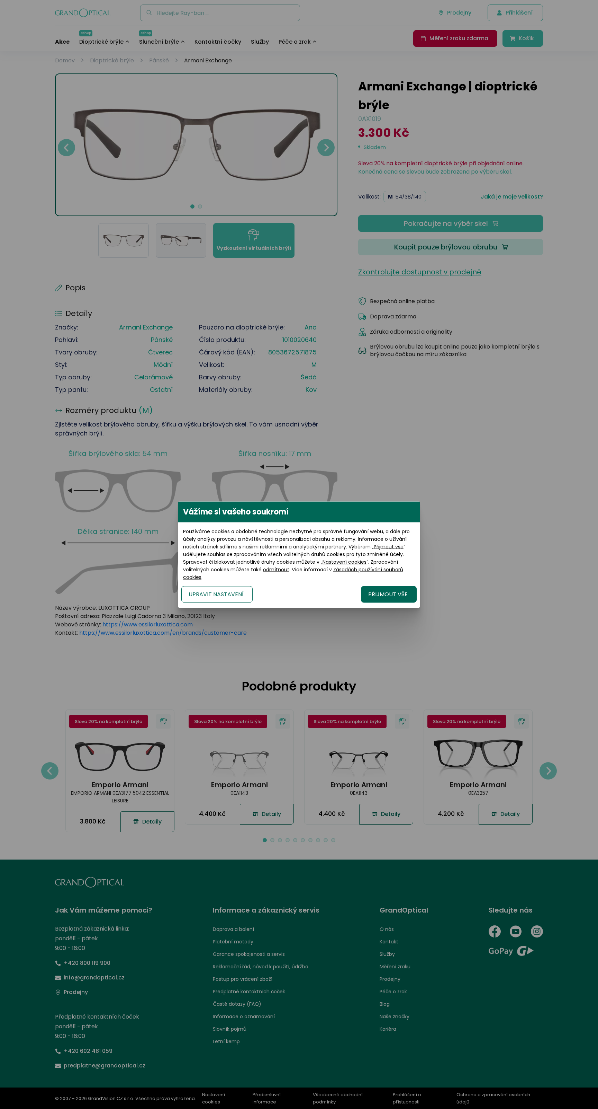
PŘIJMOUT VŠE (388, 594)
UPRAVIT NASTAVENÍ (216, 594)
